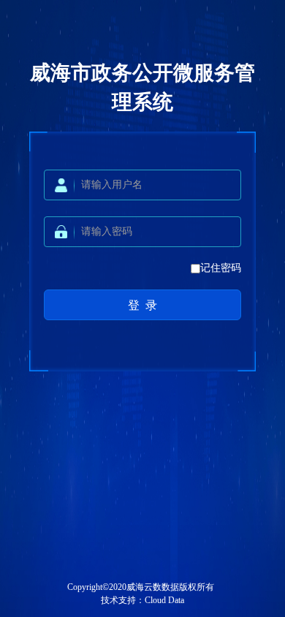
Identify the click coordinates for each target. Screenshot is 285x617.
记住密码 (220, 267)
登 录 (142, 305)
